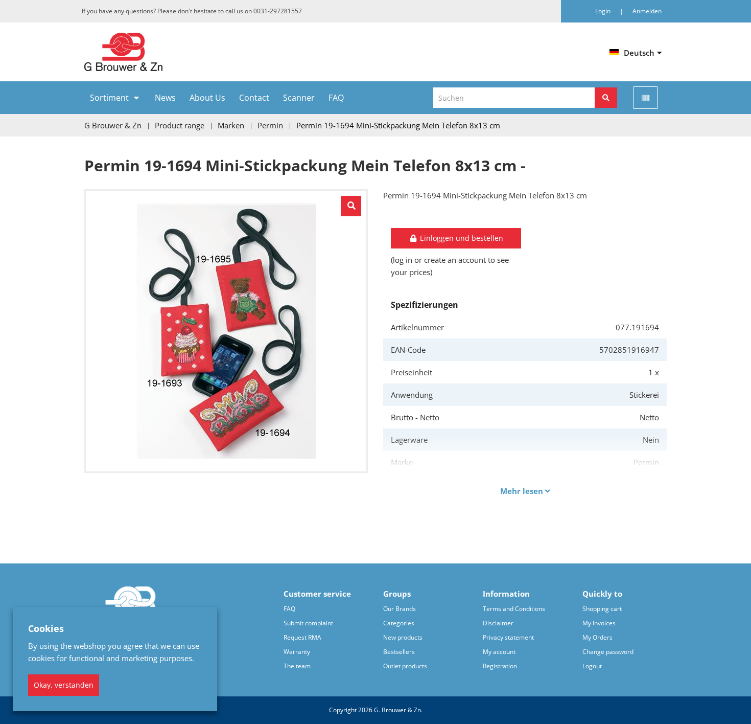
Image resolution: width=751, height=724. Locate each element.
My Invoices (599, 623)
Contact (254, 97)
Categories (398, 623)
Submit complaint (308, 623)
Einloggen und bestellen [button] (460, 238)
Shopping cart (602, 608)
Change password (607, 651)
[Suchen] (606, 97)
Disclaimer (498, 623)
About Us (207, 97)
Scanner (299, 97)
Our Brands (399, 608)
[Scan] (645, 97)
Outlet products (405, 666)
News (165, 97)
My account (499, 651)
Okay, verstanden (63, 685)
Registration (500, 666)
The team (297, 666)
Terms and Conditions (514, 608)
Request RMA (302, 637)
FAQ (336, 97)
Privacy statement (508, 637)
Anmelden (647, 11)
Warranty (297, 651)
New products (403, 637)
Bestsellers (399, 651)
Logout (592, 666)
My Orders (597, 637)
